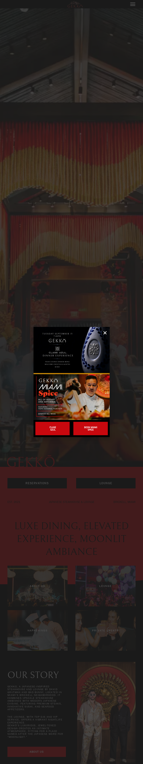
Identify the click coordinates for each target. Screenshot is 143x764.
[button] (105, 333)
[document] (71, 382)
